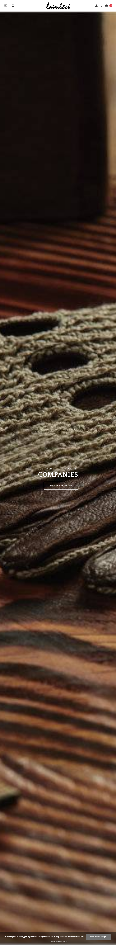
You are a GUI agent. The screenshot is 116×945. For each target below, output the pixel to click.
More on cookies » (59, 941)
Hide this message (98, 937)
